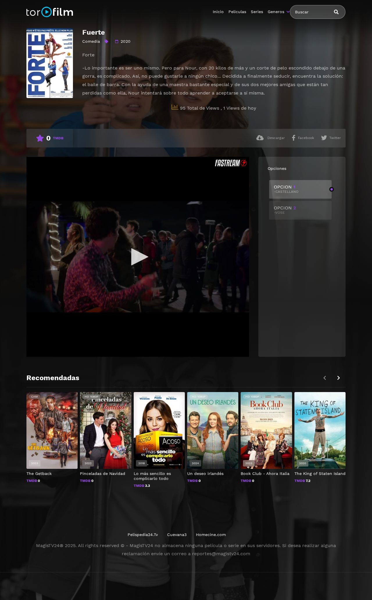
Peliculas (237, 11)
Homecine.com (211, 534)
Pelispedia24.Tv (143, 534)
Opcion (286, 189)
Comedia (91, 41)
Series (257, 11)
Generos (276, 11)
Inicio (218, 11)
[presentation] (339, 378)
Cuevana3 (177, 534)
